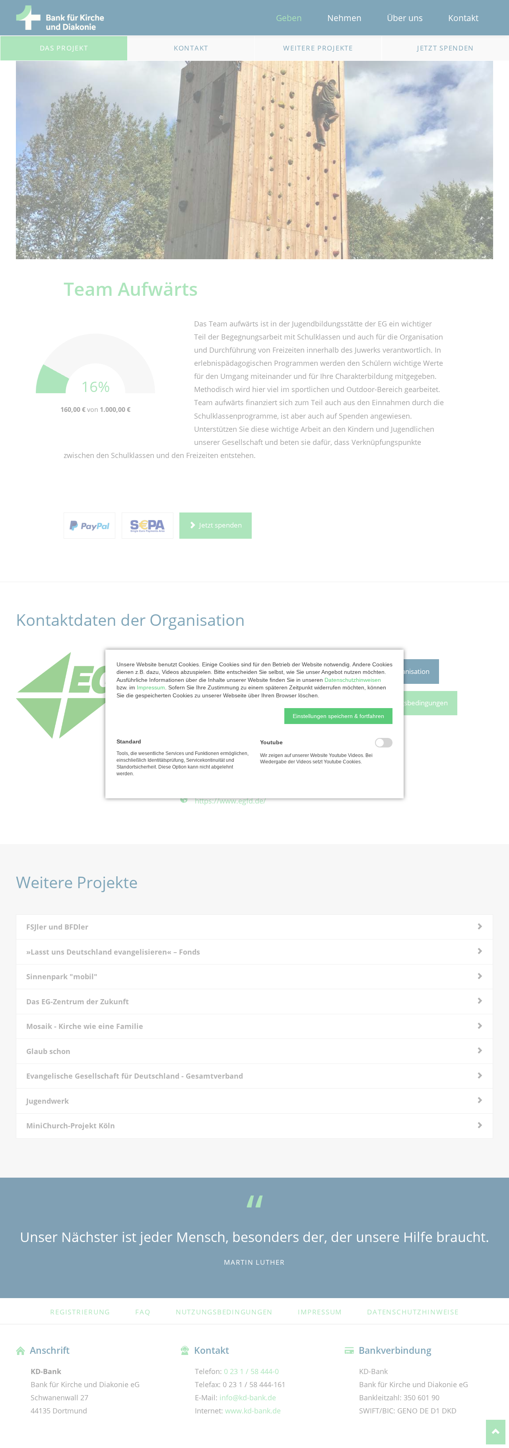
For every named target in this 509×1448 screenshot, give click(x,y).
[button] (338, 716)
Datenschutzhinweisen (352, 680)
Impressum (151, 687)
